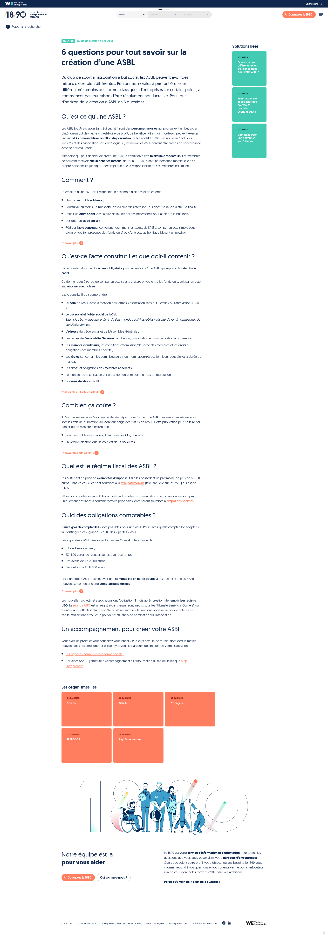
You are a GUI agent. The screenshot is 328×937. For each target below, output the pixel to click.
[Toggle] (321, 14)
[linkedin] (230, 923)
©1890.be (67, 923)
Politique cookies (178, 923)
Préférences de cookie (205, 923)
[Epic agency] (323, 932)
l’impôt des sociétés (180, 501)
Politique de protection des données (121, 923)
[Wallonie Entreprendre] (16, 4)
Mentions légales (155, 923)
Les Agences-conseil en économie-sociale (94, 654)
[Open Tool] (164, 13)
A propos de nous (86, 923)
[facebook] (224, 923)
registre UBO (81, 605)
